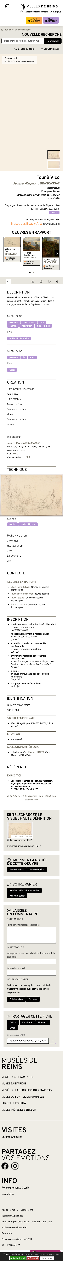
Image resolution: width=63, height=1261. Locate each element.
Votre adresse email (16, 968)
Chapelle (13, 1103)
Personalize (47, 1258)
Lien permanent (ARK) (16, 1035)
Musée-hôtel (18, 1110)
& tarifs (15, 1188)
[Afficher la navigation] (7, 7)
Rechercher (53, 41)
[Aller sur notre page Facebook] (4, 1166)
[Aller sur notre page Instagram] (14, 1166)
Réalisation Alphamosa (12, 1215)
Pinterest (43, 1022)
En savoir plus (55, 12)
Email (12, 1027)
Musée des (34, 20)
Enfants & (11, 1137)
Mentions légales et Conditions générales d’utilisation (26, 1221)
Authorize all (18, 1258)
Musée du (22, 1097)
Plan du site (6, 1233)
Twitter (13, 1022)
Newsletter (7, 1194)
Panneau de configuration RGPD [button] (16, 1239)
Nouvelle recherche (42, 34)
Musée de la (26, 1090)
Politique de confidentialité (14, 1227)
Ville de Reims (8, 1210)
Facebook (27, 1022)
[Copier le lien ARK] (52, 1041)
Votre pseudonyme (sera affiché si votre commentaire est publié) (31, 955)
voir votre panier (51, 49)
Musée (51, 20)
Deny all (33, 1258)
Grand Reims (27, 1210)
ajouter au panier (26, 49)
